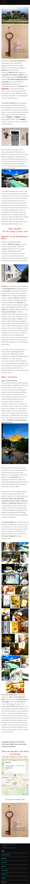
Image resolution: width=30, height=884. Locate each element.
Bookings (4, 859)
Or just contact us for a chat (15, 231)
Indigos (17, 117)
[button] (15, 775)
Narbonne (5, 89)
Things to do (5, 874)
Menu (4, 2)
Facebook (4, 882)
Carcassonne (6, 84)
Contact (4, 878)
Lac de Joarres (15, 351)
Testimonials (5, 870)
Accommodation (6, 855)
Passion (9, 117)
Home (3, 851)
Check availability (15, 229)
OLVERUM (13, 477)
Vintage (22, 119)
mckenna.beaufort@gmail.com (10, 847)
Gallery (4, 866)
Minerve (17, 298)
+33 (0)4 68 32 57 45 (9, 844)
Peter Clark (21, 799)
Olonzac (4, 249)
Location (4, 862)
